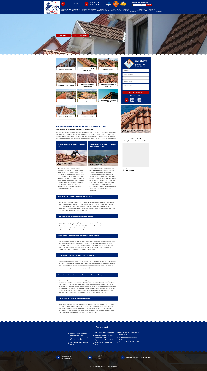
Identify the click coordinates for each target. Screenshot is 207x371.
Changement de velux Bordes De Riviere (103, 343)
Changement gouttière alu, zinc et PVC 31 (142, 10)
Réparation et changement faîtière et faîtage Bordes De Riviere (80, 334)
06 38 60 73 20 (94, 5)
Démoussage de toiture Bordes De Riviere (79, 343)
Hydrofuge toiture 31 (133, 11)
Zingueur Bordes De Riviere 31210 (104, 340)
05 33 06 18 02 (94, 3)
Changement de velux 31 (159, 11)
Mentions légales (112, 366)
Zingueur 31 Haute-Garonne (152, 10)
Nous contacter (80, 35)
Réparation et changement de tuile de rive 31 (116, 10)
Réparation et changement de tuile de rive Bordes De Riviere (79, 339)
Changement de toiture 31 (84, 10)
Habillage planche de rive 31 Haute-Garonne (74, 10)
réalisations (63, 35)
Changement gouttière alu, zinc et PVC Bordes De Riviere (103, 336)
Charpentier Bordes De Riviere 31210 (129, 342)
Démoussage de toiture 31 (126, 10)
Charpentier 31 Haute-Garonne (92, 10)
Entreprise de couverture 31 (64, 10)
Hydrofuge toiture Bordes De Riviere (104, 332)
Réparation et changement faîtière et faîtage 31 (103, 10)
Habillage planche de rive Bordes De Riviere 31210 (129, 333)
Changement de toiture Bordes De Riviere (128, 338)
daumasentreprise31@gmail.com (75, 4)
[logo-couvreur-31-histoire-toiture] (51, 7)
